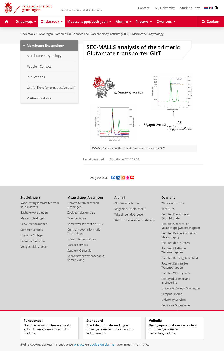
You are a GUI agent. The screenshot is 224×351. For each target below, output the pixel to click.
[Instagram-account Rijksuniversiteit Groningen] (128, 178)
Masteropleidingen (32, 218)
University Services (173, 300)
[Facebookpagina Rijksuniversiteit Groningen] (113, 178)
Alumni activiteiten (126, 203)
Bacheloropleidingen (34, 212)
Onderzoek (27, 34)
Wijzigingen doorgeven (129, 214)
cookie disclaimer (103, 344)
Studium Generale (79, 250)
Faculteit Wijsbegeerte (176, 273)
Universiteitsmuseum (81, 239)
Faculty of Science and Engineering (175, 281)
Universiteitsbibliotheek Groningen (83, 205)
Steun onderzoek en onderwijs (134, 220)
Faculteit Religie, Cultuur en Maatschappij (179, 235)
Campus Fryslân (171, 294)
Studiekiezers (30, 198)
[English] (211, 8)
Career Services (77, 245)
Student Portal (190, 8)
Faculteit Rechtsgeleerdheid (179, 258)
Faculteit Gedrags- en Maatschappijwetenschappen (180, 226)
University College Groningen (180, 288)
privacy (79, 344)
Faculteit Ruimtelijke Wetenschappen (174, 265)
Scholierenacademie (33, 224)
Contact (143, 8)
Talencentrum (76, 218)
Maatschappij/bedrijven (85, 198)
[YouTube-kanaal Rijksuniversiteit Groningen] (132, 178)
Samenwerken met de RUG (85, 224)
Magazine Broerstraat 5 (129, 209)
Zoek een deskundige (81, 212)
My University (165, 8)
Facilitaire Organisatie (175, 305)
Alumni (119, 198)
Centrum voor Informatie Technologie (83, 231)
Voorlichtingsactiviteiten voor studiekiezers (39, 205)
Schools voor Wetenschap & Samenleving (85, 258)
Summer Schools (31, 230)
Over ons (168, 198)
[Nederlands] (206, 8)
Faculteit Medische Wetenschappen (173, 250)
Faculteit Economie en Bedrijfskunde (175, 216)
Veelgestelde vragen (33, 247)
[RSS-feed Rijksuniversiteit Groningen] (123, 178)
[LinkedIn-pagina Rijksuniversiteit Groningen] (118, 178)
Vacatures (168, 209)
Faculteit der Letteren (175, 243)
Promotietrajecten (32, 241)
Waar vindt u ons (172, 203)
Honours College (31, 235)
